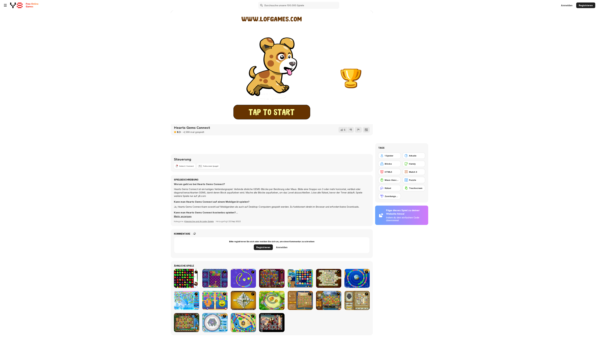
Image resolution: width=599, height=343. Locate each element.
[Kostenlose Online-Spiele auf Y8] (16, 5)
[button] (183, 216)
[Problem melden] (358, 130)
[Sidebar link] (5, 5)
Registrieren (586, 5)
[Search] (261, 5)
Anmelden (566, 5)
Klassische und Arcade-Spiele (199, 221)
